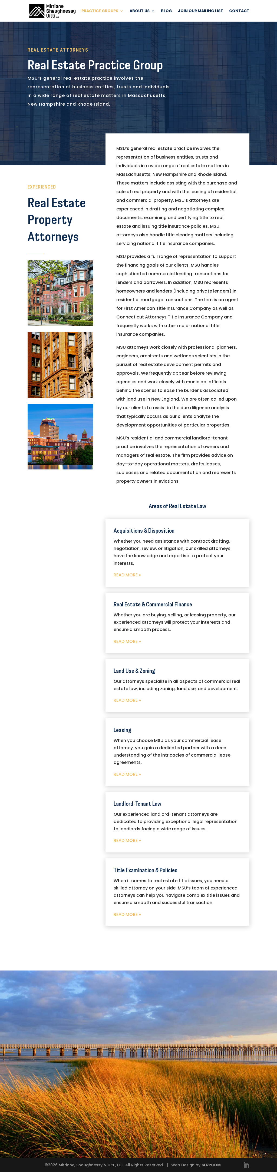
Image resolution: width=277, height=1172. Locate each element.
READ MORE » (127, 575)
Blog (166, 11)
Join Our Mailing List (200, 11)
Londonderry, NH (176, 1059)
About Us (140, 11)
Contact (239, 11)
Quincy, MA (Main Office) (186, 1024)
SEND (118, 1127)
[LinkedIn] (246, 1165)
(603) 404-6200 (174, 1082)
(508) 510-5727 (173, 1048)
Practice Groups (99, 11)
